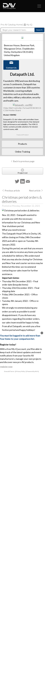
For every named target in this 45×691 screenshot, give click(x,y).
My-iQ (29, 24)
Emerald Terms (9, 371)
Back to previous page (23, 161)
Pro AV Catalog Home (12, 24)
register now (6, 366)
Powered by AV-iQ (33, 371)
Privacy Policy (20, 371)
